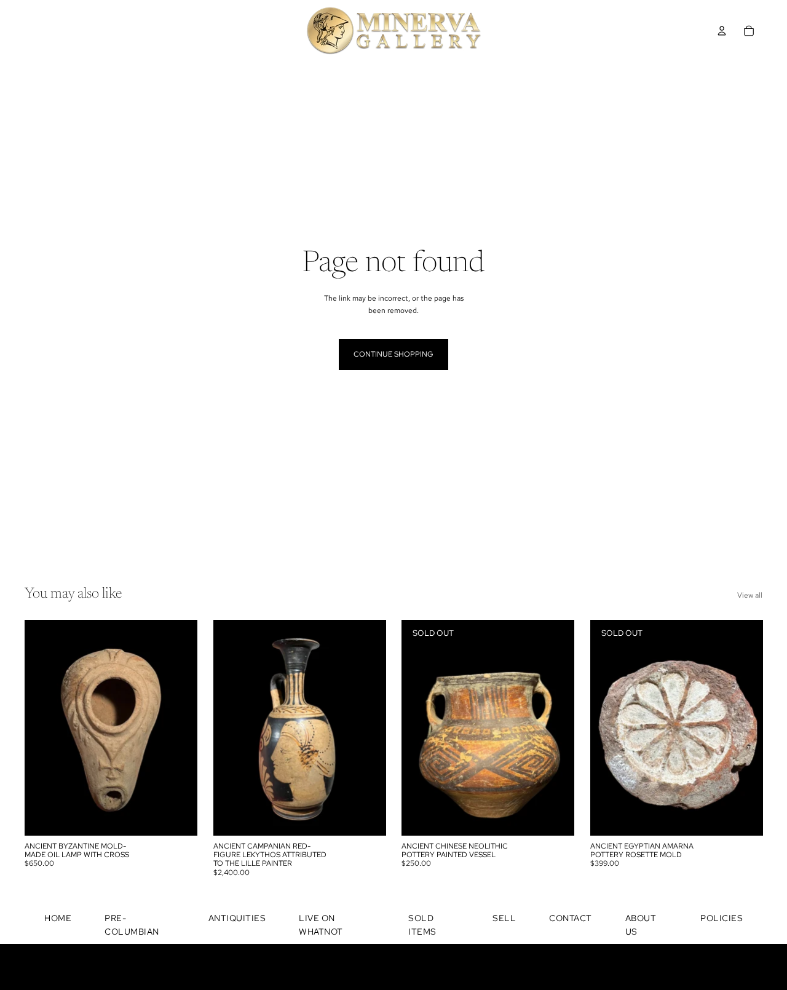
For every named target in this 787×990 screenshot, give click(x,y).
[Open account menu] (721, 30)
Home (57, 918)
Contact (570, 918)
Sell (504, 918)
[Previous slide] (43, 727)
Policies (721, 918)
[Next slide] (178, 727)
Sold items (422, 925)
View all (749, 595)
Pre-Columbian (132, 925)
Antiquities (237, 918)
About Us (641, 925)
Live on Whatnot (321, 925)
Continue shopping (393, 354)
